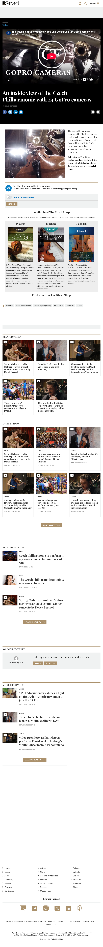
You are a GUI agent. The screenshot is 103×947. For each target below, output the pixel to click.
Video (5, 25)
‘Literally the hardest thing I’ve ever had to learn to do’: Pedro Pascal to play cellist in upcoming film (51, 407)
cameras (9, 305)
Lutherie (76, 872)
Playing (20, 223)
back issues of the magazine (84, 217)
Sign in (66, 106)
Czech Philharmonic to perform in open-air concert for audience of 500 (41, 559)
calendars (65, 217)
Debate (76, 875)
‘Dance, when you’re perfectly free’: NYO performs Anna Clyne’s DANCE (15, 407)
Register (50, 663)
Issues (7, 872)
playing (32, 217)
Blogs (40, 450)
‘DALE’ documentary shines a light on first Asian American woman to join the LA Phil (41, 696)
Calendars (82, 223)
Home (7, 868)
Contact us (9, 891)
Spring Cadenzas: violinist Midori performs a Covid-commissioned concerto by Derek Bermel (17, 368)
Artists (43, 868)
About (75, 887)
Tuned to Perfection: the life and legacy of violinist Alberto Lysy (51, 367)
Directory (9, 879)
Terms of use (75, 921)
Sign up (11, 204)
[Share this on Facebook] (5, 112)
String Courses (46, 883)
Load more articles (34, 622)
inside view (58, 305)
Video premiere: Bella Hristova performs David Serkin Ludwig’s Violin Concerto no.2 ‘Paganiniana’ (84, 368)
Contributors (31, 921)
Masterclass (45, 891)
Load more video (51, 525)
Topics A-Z (62, 921)
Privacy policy (88, 921)
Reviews (43, 879)
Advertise (77, 883)
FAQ (56, 924)
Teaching (51, 223)
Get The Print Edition (49, 875)
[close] (100, 106)
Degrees (43, 887)
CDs (59, 217)
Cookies (48, 924)
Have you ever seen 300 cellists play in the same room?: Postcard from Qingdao (49, 458)
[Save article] (98, 112)
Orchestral (70, 305)
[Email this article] (21, 112)
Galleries (76, 868)
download (75, 160)
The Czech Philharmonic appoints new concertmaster (41, 581)
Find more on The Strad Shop (51, 295)
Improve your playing (42, 305)
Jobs (7, 875)
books (48, 217)
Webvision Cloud (57, 939)
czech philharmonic (23, 305)
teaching (42, 217)
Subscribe (72, 157)
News (21, 551)
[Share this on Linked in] (15, 112)
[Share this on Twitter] (10, 112)
